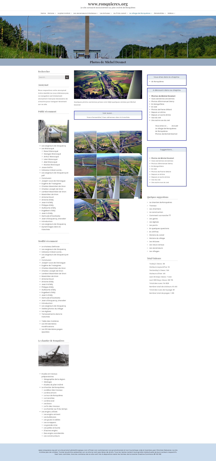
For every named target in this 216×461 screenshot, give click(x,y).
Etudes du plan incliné (53, 385)
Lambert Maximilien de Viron (54, 192)
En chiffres (154, 232)
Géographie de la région (54, 379)
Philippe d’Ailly (48, 205)
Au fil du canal (120, 13)
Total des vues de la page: (161, 290)
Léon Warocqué (50, 159)
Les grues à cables (52, 420)
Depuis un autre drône (161, 115)
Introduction (47, 221)
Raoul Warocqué (51, 151)
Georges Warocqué (52, 154)
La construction (156, 212)
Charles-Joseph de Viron (52, 189)
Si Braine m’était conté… (52, 170)
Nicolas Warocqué (52, 165)
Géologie (48, 382)
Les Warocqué (48, 148)
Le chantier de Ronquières (53, 387)
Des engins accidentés (54, 433)
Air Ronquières (157, 81)
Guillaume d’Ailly (49, 208)
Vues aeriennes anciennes (163, 99)
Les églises (46, 311)
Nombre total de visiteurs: (160, 286)
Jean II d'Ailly (47, 213)
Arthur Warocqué (51, 157)
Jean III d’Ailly (47, 202)
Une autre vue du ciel (160, 120)
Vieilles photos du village (52, 309)
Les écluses (105, 13)
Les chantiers (155, 209)
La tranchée (49, 398)
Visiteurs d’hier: (156, 273)
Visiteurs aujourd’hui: (158, 267)
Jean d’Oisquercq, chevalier (54, 219)
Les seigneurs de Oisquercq (54, 146)
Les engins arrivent (52, 414)
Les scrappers (50, 422)
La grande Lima (50, 425)
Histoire (51, 13)
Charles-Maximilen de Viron (54, 186)
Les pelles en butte (52, 428)
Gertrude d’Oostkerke (51, 216)
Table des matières (50, 321)
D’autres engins (51, 430)
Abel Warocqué (50, 162)
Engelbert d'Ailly (48, 210)
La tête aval (49, 401)
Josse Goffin (47, 167)
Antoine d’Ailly (48, 200)
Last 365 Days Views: (158, 280)
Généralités (159, 13)
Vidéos (171, 13)
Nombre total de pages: (160, 293)
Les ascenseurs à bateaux (84, 13)
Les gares (153, 219)
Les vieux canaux (156, 245)
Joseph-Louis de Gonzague (53, 181)
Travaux (153, 206)
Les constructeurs (52, 436)
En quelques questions (159, 228)
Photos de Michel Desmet (163, 96)
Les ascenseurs (156, 248)
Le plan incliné (64, 13)
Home (43, 13)
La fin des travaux (52, 406)
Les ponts (153, 225)
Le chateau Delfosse (51, 246)
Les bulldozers (50, 417)
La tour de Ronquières (53, 395)
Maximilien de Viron (50, 194)
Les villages (154, 251)
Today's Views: (156, 264)
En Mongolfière (157, 104)
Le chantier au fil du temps (55, 409)
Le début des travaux (53, 390)
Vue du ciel (156, 117)
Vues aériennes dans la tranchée (116, 117)
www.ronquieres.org (108, 4)
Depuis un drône (158, 112)
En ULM (154, 107)
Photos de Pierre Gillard (161, 109)
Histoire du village (157, 238)
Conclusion (46, 178)
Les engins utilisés (49, 412)
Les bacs (48, 403)
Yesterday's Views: (157, 270)
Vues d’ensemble (94, 117)
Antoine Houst (48, 197)
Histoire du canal (156, 235)
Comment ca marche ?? (160, 215)
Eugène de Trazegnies (51, 183)
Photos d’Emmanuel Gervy (162, 101)
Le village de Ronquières (139, 13)
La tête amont (50, 393)
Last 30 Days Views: (158, 277)
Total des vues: (156, 283)
